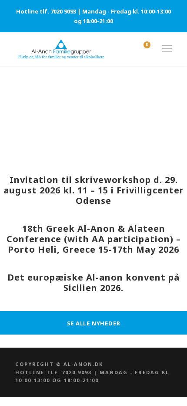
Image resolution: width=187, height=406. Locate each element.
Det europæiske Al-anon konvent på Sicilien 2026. (93, 282)
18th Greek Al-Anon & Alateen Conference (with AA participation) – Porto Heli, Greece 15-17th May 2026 (94, 239)
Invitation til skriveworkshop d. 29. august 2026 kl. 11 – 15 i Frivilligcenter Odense (93, 190)
